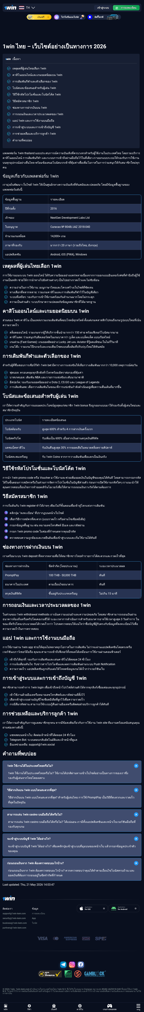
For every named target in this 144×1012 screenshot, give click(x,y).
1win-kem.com (19, 918)
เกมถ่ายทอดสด (110, 1009)
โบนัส (34, 923)
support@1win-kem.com (14, 913)
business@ (8, 923)
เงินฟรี (40, 17)
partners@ (7, 928)
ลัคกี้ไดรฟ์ (98, 17)
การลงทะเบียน (128, 7)
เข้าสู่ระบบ (103, 7)
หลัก (6, 1009)
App (34, 918)
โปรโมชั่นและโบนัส (70, 17)
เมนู (138, 1009)
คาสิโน (80, 1009)
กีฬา (29, 1009)
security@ (7, 918)
